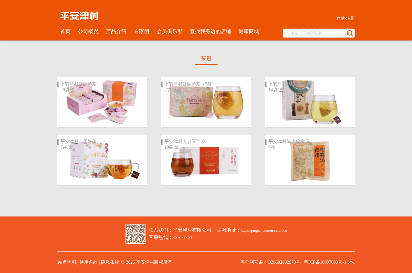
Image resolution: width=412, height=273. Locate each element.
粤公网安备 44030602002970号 (270, 262)
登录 (340, 18)
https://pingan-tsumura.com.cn (264, 230)
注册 (350, 18)
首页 (65, 31)
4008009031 (182, 237)
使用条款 (89, 262)
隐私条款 (110, 262)
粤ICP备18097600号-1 (325, 262)
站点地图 (67, 262)
